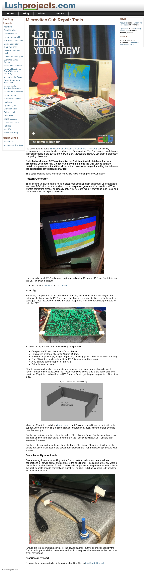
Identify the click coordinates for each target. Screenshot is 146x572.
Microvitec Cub (10, 33)
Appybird (8, 27)
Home (10, 13)
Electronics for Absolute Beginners (12, 87)
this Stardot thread (94, 563)
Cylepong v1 (9, 112)
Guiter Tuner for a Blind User (12, 81)
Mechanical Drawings (13, 145)
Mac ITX (7, 129)
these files (62, 425)
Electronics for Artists (13, 77)
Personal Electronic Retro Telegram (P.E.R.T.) (12, 71)
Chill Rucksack (10, 119)
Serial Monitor (10, 30)
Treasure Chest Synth (13, 56)
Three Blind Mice (11, 122)
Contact (59, 13)
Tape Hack (8, 115)
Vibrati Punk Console (13, 65)
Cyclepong (124, 29)
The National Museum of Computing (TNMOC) (73, 148)
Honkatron (8, 102)
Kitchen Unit (9, 141)
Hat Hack (8, 126)
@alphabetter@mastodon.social (129, 44)
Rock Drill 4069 (10, 47)
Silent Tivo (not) (11, 133)
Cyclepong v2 (10, 105)
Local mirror (61, 285)
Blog (26, 13)
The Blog (8, 19)
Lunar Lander (10, 95)
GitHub (48, 285)
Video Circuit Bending (13, 92)
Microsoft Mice (10, 109)
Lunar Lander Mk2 (12, 37)
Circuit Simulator (11, 44)
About (41, 13)
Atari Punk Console (12, 98)
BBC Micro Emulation (13, 40)
